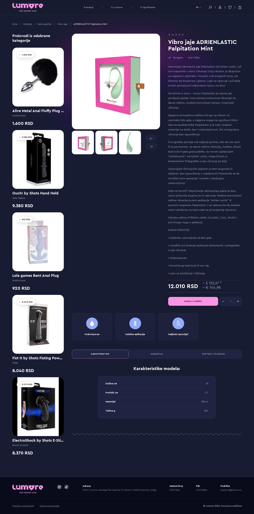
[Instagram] (59, 487)
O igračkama (147, 7)
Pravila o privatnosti (23, 506)
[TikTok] (66, 487)
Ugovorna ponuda (49, 506)
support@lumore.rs (231, 490)
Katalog (88, 7)
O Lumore (117, 7)
